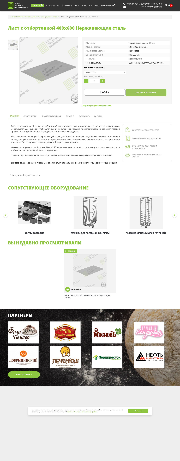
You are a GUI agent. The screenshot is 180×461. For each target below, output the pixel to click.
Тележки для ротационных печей (90, 233)
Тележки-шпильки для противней (146, 233)
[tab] (14, 116)
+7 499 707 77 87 (132, 4)
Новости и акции (90, 5)
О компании (107, 5)
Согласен (138, 411)
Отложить (76, 289)
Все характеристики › (94, 67)
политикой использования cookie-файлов (82, 412)
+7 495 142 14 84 (144, 4)
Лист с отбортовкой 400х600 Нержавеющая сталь (87, 296)
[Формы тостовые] (34, 212)
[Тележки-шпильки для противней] (146, 212)
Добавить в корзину (146, 92)
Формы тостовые (34, 233)
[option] (34, 215)
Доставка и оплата (70, 5)
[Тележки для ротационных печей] (90, 212)
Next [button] (174, 215)
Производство (52, 5)
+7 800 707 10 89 (156, 4)
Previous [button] (5, 215)
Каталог (37, 5)
